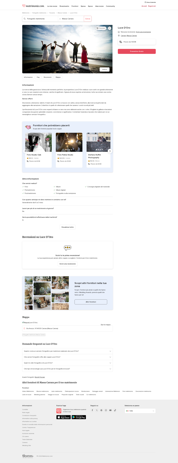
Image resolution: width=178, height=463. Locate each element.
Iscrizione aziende (28, 433)
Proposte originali (67, 394)
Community (110, 6)
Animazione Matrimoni (112, 391)
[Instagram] (106, 410)
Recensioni (47, 77)
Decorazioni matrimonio (143, 391)
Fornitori (75, 6)
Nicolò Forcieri (40, 377)
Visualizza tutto (67, 227)
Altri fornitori (91, 302)
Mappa (58, 77)
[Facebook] (92, 410)
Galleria (104, 69)
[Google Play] (79, 419)
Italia (131, 411)
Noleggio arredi (97, 391)
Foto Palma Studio (65, 155)
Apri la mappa (105, 325)
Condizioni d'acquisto (29, 415)
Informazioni (28, 77)
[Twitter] (97, 410)
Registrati (152, 6)
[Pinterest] (101, 410)
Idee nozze (99, 6)
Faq (38, 77)
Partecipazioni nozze (72, 391)
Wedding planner (39, 394)
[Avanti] (110, 151)
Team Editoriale (27, 439)
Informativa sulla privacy (30, 418)
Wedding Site (26, 445)
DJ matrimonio (91, 394)
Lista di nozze (26, 394)
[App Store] (63, 419)
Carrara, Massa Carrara (129, 36)
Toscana (52, 13)
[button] (67, 255)
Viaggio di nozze (53, 394)
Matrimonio (26, 13)
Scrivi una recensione (68, 264)
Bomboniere (85, 391)
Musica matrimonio (43, 391)
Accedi (144, 6)
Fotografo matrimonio (39, 13)
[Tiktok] (115, 410)
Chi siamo (25, 436)
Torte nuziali (80, 394)
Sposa (83, 6)
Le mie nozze (52, 6)
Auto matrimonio (57, 391)
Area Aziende (151, 2)
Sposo (90, 6)
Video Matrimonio (28, 391)
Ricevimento (64, 6)
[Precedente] (25, 151)
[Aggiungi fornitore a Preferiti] (109, 28)
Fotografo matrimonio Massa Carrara (34, 335)
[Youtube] (110, 410)
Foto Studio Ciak (34, 155)
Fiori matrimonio (128, 391)
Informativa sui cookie (29, 421)
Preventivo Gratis (136, 51)
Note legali (25, 412)
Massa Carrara (62, 13)
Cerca (87, 19)
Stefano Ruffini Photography (94, 156)
